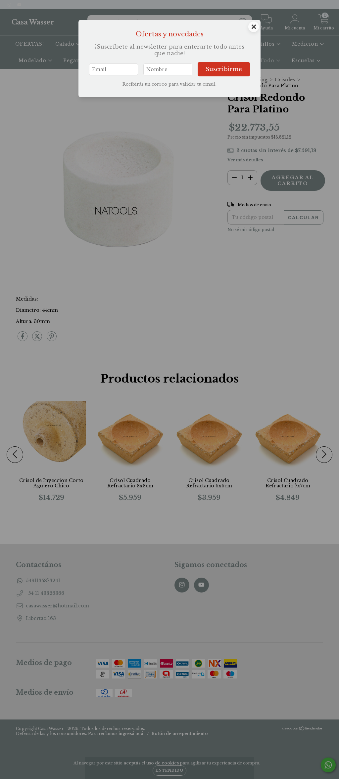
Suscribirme (224, 69)
